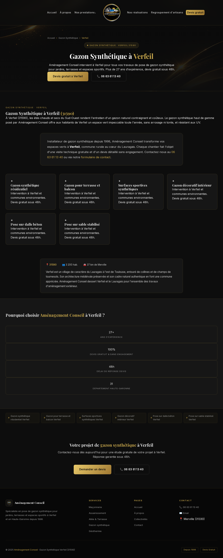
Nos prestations (85, 12)
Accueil (52, 12)
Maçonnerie (95, 507)
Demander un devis (92, 469)
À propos (65, 12)
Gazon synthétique (99, 525)
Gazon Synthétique (68, 38)
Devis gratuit (195, 12)
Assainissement (97, 513)
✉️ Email (184, 513)
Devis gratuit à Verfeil (68, 76)
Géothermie (95, 531)
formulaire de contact (95, 157)
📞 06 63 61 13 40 (109, 76)
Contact (138, 525)
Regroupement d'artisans (167, 12)
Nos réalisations (137, 12)
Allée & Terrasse (98, 519)
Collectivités (140, 519)
